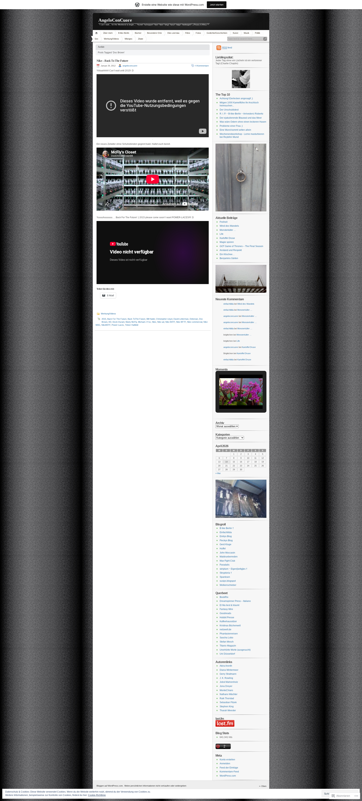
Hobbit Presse (227, 617)
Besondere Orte (154, 33)
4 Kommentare (202, 66)
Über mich (108, 33)
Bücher (138, 33)
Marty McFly (131, 322)
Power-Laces (118, 325)
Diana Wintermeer (229, 670)
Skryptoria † (226, 573)
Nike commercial (194, 322)
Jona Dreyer (226, 686)
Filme (187, 33)
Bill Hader (150, 319)
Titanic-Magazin (228, 645)
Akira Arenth (226, 666)
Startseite (97, 33)
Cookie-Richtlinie (97, 795)
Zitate (140, 39)
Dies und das (173, 33)
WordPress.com (228, 775)
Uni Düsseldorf (227, 653)
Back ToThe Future (136, 319)
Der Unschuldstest (229, 109)
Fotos (198, 33)
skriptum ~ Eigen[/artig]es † (233, 569)
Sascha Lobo (226, 637)
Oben (263, 786)
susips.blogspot (228, 581)
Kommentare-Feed (229, 771)
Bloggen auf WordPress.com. (110, 786)
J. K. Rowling (226, 678)
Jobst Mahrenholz (229, 682)
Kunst (235, 33)
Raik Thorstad (227, 698)
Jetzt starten (216, 4)
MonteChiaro (226, 690)
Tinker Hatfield (131, 325)
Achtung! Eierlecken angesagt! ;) (236, 98)
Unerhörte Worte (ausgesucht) (235, 650)
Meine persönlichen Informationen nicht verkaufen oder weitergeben (155, 786)
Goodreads (225, 613)
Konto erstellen (227, 759)
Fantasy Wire (226, 609)
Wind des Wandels (229, 226)
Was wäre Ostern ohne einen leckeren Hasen (243, 121)
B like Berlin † (227, 528)
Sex (96, 39)
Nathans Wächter (228, 694)
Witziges (128, 39)
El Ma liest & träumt (229, 605)
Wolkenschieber (228, 585)
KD (110, 322)
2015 (104, 319)
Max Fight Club (227, 560)
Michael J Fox (144, 322)
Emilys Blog (226, 536)
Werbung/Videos (111, 39)
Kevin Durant (118, 322)
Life (221, 234)
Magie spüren (227, 242)
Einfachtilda (226, 532)
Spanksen (225, 577)
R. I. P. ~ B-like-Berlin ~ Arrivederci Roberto (241, 113)
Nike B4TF (170, 322)
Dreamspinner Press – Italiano (235, 601)
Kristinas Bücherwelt (230, 625)
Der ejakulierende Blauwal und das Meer (241, 118)
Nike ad (160, 322)
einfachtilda (228, 304)
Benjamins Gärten (229, 258)
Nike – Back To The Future (112, 60)
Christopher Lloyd (164, 319)
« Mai (218, 473)
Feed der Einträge (229, 767)
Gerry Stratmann (228, 674)
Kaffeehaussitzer (228, 621)
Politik (257, 33)
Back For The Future (117, 319)
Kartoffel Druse (227, 238)
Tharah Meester (228, 710)
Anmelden (225, 763)
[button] (232, 399)
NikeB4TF (105, 325)
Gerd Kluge (225, 544)
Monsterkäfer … (228, 230)
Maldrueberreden (229, 556)
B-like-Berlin (123, 33)
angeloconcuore (130, 66)
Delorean (194, 319)
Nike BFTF (181, 322)
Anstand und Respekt (231, 250)
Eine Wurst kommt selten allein (235, 130)
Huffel (223, 548)
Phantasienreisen (229, 633)
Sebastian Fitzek (228, 702)
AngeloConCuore (115, 20)
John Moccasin (227, 552)
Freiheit (223, 222)
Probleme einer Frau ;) (231, 126)
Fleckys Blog (226, 540)
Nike (154, 322)
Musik (246, 33)
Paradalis (224, 564)
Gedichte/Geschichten (217, 33)
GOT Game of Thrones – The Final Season (241, 246)
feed (227, 47)
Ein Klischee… (227, 254)
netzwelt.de (225, 629)
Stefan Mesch (227, 641)
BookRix (224, 597)
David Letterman (181, 319)
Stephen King (227, 706)
